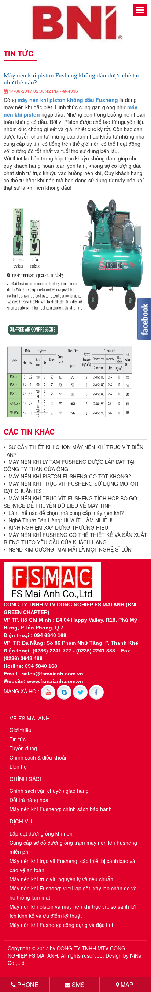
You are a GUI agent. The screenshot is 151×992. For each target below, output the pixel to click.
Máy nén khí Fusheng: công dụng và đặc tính (62, 924)
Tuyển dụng (23, 748)
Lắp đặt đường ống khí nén (41, 833)
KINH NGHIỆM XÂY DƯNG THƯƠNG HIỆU (56, 527)
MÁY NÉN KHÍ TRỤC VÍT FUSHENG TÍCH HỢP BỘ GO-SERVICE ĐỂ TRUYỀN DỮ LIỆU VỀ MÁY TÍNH (71, 502)
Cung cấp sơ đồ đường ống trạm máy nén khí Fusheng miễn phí (73, 847)
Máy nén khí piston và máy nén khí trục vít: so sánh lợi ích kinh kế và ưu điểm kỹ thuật (73, 911)
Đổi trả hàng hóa (29, 799)
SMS (77, 984)
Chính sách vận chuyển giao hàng (49, 790)
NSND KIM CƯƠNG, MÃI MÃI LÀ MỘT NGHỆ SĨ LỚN (68, 549)
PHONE (27, 984)
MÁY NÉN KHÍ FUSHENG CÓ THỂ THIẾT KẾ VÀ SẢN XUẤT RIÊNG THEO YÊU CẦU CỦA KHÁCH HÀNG (75, 538)
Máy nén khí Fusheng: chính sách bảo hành (61, 809)
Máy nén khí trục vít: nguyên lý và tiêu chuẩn (61, 879)
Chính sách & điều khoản (39, 757)
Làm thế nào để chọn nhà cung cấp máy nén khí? (64, 512)
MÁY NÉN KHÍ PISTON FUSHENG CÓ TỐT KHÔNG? (68, 476)
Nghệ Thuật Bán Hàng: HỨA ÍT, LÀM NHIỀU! (59, 520)
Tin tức (18, 739)
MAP (126, 984)
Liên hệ (18, 766)
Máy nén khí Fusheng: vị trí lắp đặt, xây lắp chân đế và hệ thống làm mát (73, 893)
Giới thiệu (21, 730)
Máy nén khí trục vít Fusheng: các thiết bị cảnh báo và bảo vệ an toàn (72, 865)
